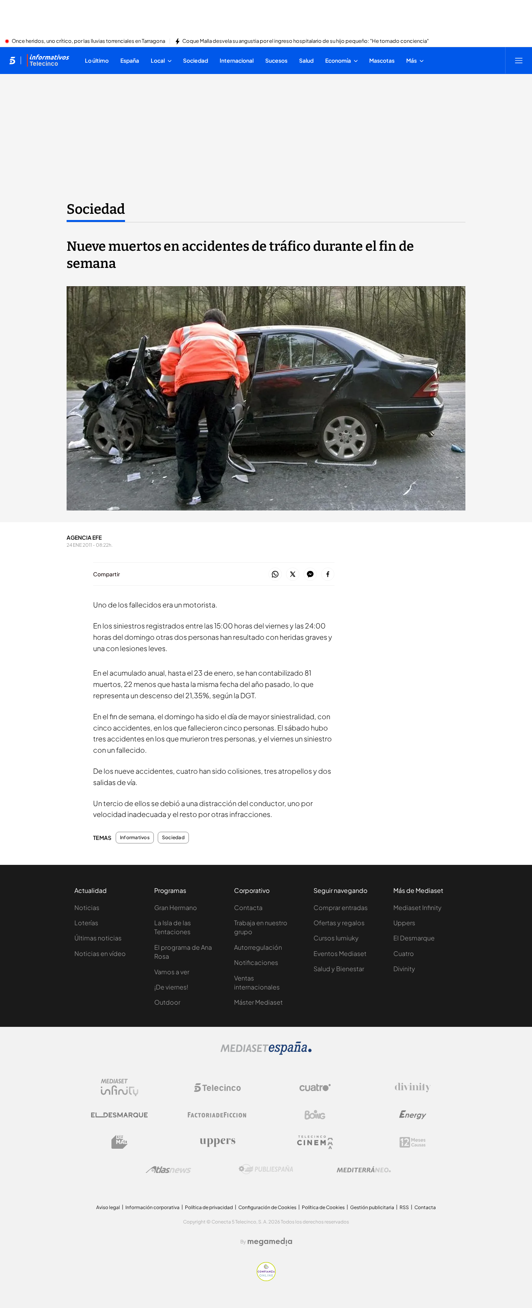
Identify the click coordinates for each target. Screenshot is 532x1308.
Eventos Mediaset (340, 953)
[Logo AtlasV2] (168, 1169)
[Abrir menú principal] (519, 60)
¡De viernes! (171, 987)
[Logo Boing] (315, 1115)
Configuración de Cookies (267, 1207)
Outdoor (167, 1002)
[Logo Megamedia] (270, 1241)
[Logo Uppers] (217, 1142)
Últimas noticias (98, 938)
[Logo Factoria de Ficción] (217, 1115)
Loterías (86, 923)
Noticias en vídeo (100, 953)
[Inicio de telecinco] (12, 60)
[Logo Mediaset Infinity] (119, 1087)
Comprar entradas (341, 907)
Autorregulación (258, 947)
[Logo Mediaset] (266, 1052)
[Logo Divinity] (413, 1087)
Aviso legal (108, 1207)
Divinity (404, 969)
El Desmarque (414, 938)
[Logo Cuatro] (315, 1087)
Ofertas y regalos (339, 923)
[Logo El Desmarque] (119, 1115)
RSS (404, 1207)
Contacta (248, 907)
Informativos (135, 837)
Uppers (404, 923)
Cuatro (403, 953)
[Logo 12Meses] (413, 1142)
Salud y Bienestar (339, 969)
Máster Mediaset (258, 1002)
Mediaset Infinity (417, 907)
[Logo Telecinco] (217, 1087)
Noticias (86, 907)
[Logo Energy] (412, 1115)
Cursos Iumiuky (336, 938)
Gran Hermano (175, 907)
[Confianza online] (266, 1279)
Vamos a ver (171, 972)
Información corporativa (152, 1207)
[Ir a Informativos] (47, 60)
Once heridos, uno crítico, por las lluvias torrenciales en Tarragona (88, 41)
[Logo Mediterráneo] (363, 1169)
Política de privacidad (209, 1207)
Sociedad (96, 209)
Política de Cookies (323, 1207)
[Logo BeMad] (119, 1142)
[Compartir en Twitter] (292, 574)
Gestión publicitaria (372, 1207)
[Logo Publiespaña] (266, 1169)
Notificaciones (256, 962)
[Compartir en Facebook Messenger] (310, 574)
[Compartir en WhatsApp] (275, 574)
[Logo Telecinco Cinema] (315, 1142)
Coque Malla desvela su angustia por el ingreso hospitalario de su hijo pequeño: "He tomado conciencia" (305, 41)
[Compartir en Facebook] (328, 574)
